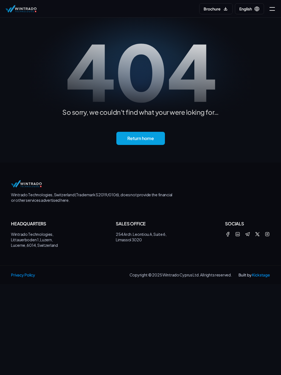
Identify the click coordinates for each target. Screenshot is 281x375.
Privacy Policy (23, 274)
